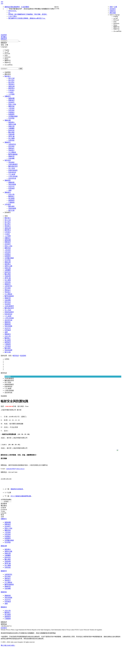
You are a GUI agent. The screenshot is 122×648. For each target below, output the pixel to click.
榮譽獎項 (11, 88)
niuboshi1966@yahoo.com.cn (15, 469)
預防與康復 (12, 184)
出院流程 (11, 110)
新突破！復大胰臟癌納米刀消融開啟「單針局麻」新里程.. (27, 14)
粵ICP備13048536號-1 (8, 645)
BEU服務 (11, 138)
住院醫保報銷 (13, 116)
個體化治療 (12, 124)
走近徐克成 (12, 178)
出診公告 (11, 194)
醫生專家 (11, 132)
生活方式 (11, 186)
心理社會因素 (13, 176)
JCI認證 (11, 92)
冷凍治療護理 (13, 164)
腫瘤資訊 (8, 192)
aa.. (9, 12)
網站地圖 (113, 13)
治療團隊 (11, 128)
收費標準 (11, 114)
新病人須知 (12, 104)
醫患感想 (11, 206)
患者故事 (11, 134)
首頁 (6, 216)
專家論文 (11, 148)
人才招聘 (11, 94)
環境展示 (11, 84)
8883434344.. (12, 11)
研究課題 (11, 146)
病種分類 (11, 126)
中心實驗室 (12, 152)
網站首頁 (8, 74)
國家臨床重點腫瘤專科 (12, 7)
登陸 (111, 7)
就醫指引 (8, 96)
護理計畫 (11, 136)
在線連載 (11, 158)
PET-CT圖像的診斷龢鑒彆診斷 (21, 496)
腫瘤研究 (8, 142)
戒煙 (9, 190)
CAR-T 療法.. (12, 16)
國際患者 (11, 106)
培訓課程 (11, 162)
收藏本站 (113, 11)
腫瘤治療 (8, 120)
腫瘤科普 (11, 156)
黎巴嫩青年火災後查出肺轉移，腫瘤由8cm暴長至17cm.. (27, 18)
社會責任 (11, 90)
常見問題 (11, 118)
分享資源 (8, 204)
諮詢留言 (113, 9)
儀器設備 (11, 86)
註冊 (115, 7)
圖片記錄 (11, 210)
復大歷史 (11, 82)
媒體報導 (11, 200)
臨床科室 (11, 130)
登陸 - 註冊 (4, 45)
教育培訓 (8, 160)
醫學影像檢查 (13, 154)
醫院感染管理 (13, 166)
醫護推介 (11, 196)
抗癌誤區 (11, 140)
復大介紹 (11, 78)
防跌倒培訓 (12, 172)
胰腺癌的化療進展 (17, 489)
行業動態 (11, 202)
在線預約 (8, 72)
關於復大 (8, 76)
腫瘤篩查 (11, 182)
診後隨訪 (11, 112)
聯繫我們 (4, 43)
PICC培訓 (11, 168)
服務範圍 (11, 98)
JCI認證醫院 (25, 7)
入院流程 (11, 108)
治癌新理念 (12, 144)
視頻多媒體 (12, 208)
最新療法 (11, 122)
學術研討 (11, 150)
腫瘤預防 (8, 180)
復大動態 (11, 198)
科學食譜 (11, 188)
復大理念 (11, 80)
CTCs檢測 (11, 174)
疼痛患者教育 (13, 170)
